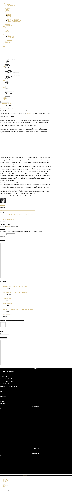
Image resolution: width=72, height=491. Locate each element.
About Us (5, 479)
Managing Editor (9, 381)
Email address (3, 234)
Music (6, 27)
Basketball (9, 15)
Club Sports (7, 24)
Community (7, 11)
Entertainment (3, 103)
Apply (1, 398)
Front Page (9, 103)
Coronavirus (7, 4)
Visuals (4, 43)
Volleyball (9, 22)
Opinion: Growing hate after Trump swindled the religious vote (15, 292)
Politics (6, 9)
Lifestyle (7, 31)
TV (7, 30)
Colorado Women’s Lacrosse (13, 21)
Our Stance (9, 40)
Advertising (3, 396)
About (1, 391)
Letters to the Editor (9, 37)
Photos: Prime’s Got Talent (7, 219)
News (4, 3)
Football (9, 16)
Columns (7, 35)
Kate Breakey (32, 169)
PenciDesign (25, 475)
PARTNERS (5, 483)
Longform (7, 8)
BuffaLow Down (10, 36)
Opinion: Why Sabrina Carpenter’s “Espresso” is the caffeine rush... (17, 210)
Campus (7, 10)
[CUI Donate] (27, 277)
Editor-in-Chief (8, 378)
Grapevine (7, 42)
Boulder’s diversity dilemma (8, 303)
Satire (6, 41)
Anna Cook (4, 108)
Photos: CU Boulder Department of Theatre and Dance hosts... (17, 214)
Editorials (7, 38)
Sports (4, 13)
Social (4, 484)
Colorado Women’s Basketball (14, 20)
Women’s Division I (9, 18)
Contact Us (5, 480)
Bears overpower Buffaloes (8, 314)
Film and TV (7, 29)
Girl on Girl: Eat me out (7, 298)
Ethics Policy (3, 403)
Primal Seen (28, 113)
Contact (2, 393)
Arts (4, 26)
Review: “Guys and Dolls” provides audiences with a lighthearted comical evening (18, 309)
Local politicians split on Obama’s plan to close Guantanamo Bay (15, 286)
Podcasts (5, 45)
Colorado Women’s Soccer (13, 19)
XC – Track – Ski (8, 25)
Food (6, 32)
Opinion (4, 34)
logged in (8, 226)
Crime (6, 6)
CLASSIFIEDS (5, 485)
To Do (4, 46)
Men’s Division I (8, 14)
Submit (2, 401)
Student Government (10, 5)
